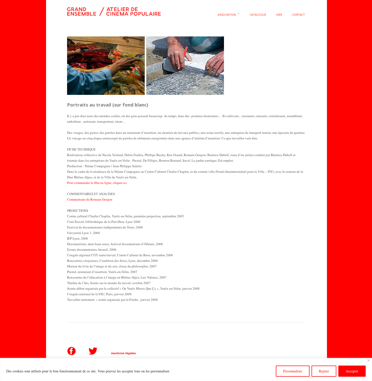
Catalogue (258, 14)
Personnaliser (292, 371)
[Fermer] (368, 360)
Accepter (352, 371)
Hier (279, 14)
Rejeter (324, 371)
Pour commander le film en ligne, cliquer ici (97, 182)
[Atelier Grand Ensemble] (114, 10)
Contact (298, 14)
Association (227, 14)
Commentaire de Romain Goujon (89, 199)
